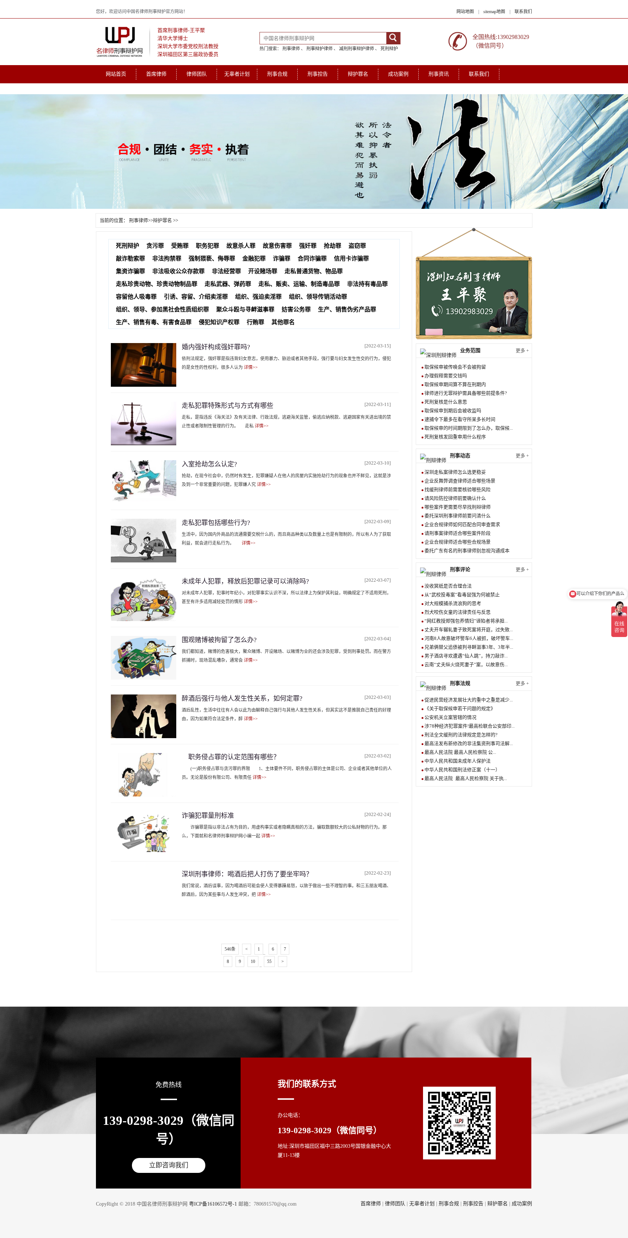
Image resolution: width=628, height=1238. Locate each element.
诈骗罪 (281, 258)
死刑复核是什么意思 (445, 402)
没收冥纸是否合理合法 (448, 586)
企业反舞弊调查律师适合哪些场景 (459, 480)
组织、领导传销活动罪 (318, 297)
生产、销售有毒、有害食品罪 (154, 322)
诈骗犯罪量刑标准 (208, 815)
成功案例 (398, 74)
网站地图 (465, 11)
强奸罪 (308, 246)
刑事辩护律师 (319, 48)
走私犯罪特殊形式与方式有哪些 (227, 405)
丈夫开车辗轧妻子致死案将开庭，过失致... (468, 629)
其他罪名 (283, 322)
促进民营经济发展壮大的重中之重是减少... (468, 699)
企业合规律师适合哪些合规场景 (457, 542)
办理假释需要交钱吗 (445, 375)
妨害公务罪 (296, 309)
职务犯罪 (207, 246)
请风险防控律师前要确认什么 (455, 498)
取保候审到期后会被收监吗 (452, 410)
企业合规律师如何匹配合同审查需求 (462, 524)
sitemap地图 (494, 11)
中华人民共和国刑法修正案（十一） (462, 769)
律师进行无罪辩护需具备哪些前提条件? (465, 393)
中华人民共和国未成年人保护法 (457, 761)
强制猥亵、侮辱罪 (212, 258)
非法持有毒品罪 (367, 284)
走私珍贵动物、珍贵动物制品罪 (156, 284)
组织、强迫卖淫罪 (258, 297)
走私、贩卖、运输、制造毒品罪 (299, 284)
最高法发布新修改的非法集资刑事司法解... (468, 743)
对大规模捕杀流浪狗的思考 (452, 603)
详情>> (251, 367)
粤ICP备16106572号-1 (213, 1204)
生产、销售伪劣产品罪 (347, 309)
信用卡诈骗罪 (351, 258)
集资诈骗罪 (130, 271)
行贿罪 (255, 322)
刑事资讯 (438, 74)
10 (253, 961)
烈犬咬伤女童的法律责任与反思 (457, 612)
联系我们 (523, 11)
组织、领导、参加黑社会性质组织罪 (162, 309)
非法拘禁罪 (166, 258)
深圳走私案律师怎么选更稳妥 (455, 472)
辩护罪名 (358, 74)
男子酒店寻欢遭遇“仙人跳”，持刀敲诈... (466, 655)
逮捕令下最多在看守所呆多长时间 (459, 419)
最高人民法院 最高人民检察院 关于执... (465, 778)
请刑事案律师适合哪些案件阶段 (457, 533)
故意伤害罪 (277, 246)
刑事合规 (277, 74)
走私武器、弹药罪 (228, 284)
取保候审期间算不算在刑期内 (455, 384)
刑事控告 (317, 74)
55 (269, 961)
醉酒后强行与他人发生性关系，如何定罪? (242, 698)
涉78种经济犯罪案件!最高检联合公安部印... (469, 726)
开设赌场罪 (262, 271)
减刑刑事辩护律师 (356, 48)
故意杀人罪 (240, 246)
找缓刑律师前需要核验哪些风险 (457, 489)
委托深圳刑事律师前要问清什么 (457, 515)
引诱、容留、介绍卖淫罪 (196, 297)
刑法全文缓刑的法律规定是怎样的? (461, 734)
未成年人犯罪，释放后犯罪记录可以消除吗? (245, 581)
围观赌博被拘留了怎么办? (219, 640)
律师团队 (196, 74)
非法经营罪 (226, 271)
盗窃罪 (357, 246)
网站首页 (116, 74)
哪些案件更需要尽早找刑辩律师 (457, 507)
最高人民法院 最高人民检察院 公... (460, 752)
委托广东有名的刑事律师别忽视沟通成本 (467, 550)
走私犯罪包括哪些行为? (216, 522)
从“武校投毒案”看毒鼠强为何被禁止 (462, 594)
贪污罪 (155, 246)
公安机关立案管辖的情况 (450, 717)
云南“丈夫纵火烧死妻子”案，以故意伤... (466, 664)
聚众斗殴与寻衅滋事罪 (245, 309)
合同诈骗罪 (312, 258)
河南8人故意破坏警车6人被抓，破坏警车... (468, 638)
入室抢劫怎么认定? (209, 464)
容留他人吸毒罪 (136, 297)
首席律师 (156, 74)
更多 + (522, 350)
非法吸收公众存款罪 (178, 271)
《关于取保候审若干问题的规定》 (459, 708)
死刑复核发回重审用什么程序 (455, 436)
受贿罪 (180, 246)
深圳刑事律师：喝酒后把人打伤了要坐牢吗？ (247, 874)
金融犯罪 (254, 258)
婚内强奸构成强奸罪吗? (216, 347)
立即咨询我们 (168, 1165)
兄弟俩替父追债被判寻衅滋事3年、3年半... (468, 647)
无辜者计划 (237, 74)
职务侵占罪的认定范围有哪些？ (231, 757)
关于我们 (116, 88)
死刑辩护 (389, 48)
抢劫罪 (332, 246)
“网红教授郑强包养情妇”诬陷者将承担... (466, 621)
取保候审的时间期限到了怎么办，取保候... (468, 428)
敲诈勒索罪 (130, 258)
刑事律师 (291, 48)
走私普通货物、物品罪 (314, 271)
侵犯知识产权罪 (219, 322)
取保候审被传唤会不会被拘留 (455, 367)
